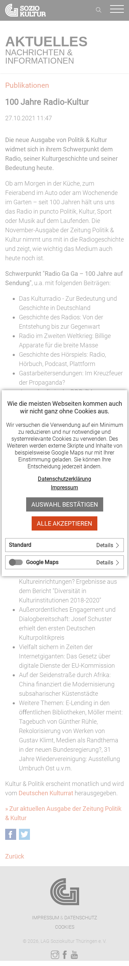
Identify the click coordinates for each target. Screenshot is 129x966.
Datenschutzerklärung (64, 479)
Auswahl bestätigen (64, 504)
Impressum (64, 487)
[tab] (64, 545)
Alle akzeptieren (64, 523)
